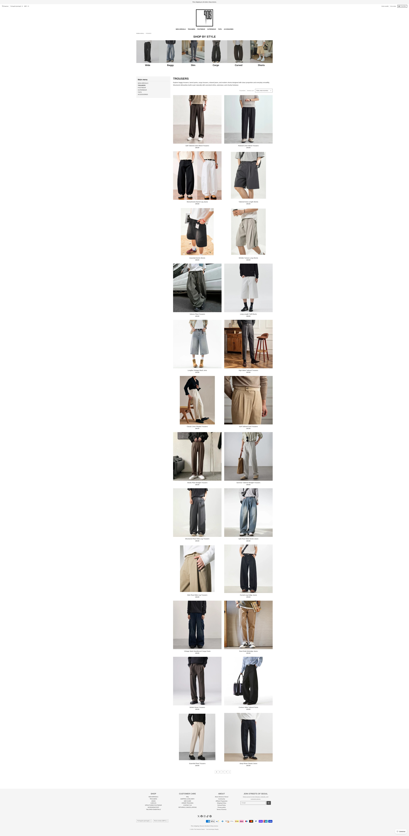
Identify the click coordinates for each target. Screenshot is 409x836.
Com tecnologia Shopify (212, 829)
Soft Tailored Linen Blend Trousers (197, 145)
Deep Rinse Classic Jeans (248, 763)
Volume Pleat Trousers (197, 314)
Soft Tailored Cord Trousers (248, 426)
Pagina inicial (140, 33)
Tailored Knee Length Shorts (248, 202)
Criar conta (393, 6)
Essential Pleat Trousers (197, 763)
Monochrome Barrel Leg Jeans (197, 202)
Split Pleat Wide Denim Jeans (248, 539)
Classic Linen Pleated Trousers (197, 426)
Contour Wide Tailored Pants (248, 707)
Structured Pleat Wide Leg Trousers (197, 539)
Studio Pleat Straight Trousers (197, 482)
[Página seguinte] (229, 771)
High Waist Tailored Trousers (248, 370)
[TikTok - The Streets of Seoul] (207, 816)
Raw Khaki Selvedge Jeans (248, 651)
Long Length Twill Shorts (248, 314)
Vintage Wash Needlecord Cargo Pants (197, 651)
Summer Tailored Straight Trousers (248, 482)
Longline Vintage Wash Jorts (197, 370)
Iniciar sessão (385, 6)
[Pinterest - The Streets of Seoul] (210, 816)
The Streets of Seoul (199, 829)
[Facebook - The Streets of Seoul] (201, 816)
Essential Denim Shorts (197, 258)
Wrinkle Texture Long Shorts (248, 258)
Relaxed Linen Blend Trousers (248, 145)
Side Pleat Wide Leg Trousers (197, 595)
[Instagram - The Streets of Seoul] (204, 816)
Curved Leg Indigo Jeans (248, 595)
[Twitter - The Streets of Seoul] (198, 816)
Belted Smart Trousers (197, 707)
